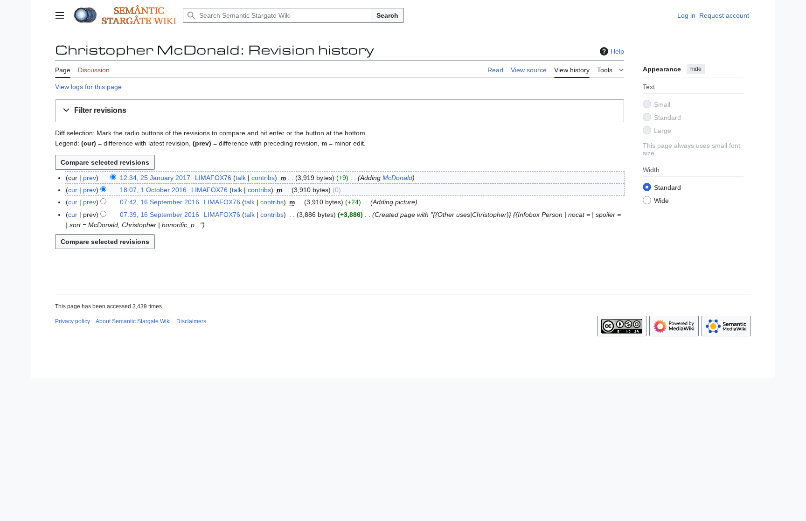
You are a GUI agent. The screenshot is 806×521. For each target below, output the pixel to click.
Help (617, 51)
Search (387, 15)
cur (72, 190)
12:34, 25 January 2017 (155, 177)
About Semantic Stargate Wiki (133, 321)
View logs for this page (88, 86)
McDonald (397, 177)
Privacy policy (72, 321)
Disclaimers (191, 321)
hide (696, 69)
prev (89, 177)
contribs (263, 177)
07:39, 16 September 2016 (159, 214)
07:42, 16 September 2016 (159, 202)
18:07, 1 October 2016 (153, 190)
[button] (59, 15)
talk (241, 177)
